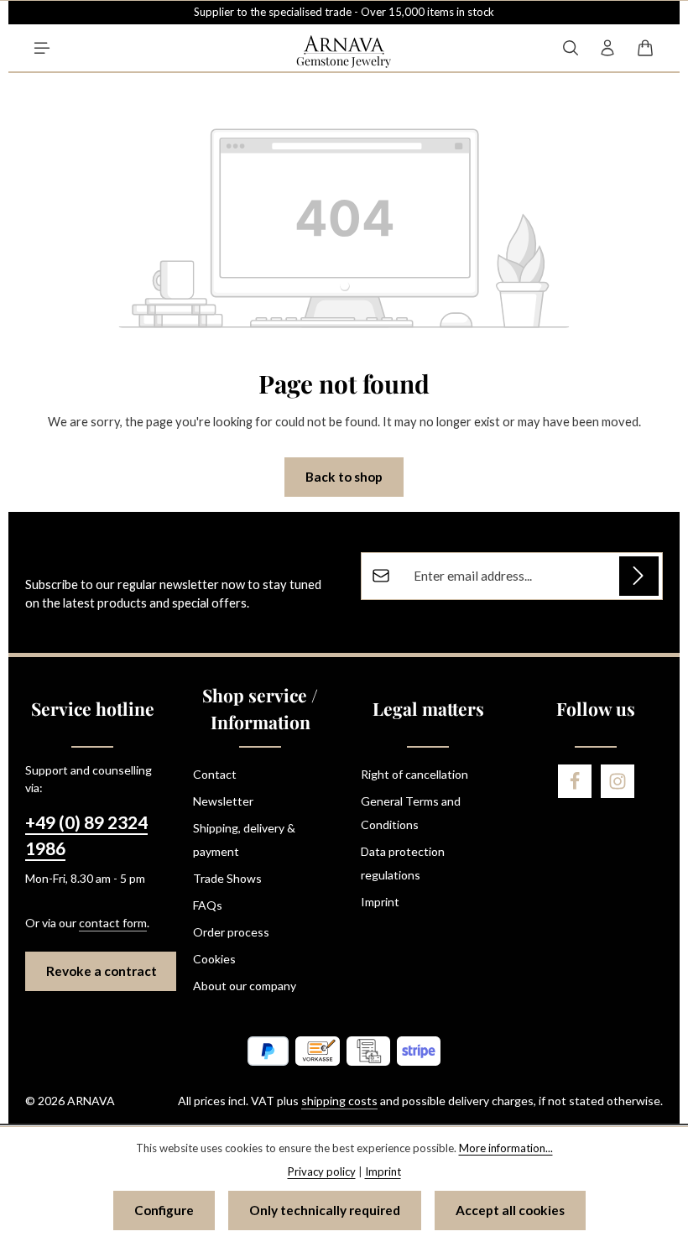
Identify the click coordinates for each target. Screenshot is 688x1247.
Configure (164, 1210)
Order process (231, 932)
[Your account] (607, 48)
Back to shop (344, 476)
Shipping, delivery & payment (244, 839)
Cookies (214, 959)
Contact (215, 774)
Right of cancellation (414, 774)
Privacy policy (322, 1171)
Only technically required (324, 1210)
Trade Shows (227, 878)
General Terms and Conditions (411, 813)
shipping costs (339, 1100)
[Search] (570, 48)
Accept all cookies (510, 1210)
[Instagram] (617, 781)
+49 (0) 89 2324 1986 (86, 835)
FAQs (207, 905)
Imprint (380, 902)
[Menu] (42, 48)
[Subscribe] (639, 576)
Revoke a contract (101, 970)
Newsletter (223, 801)
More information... (506, 1148)
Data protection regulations (403, 863)
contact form (113, 923)
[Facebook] (575, 781)
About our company (244, 985)
